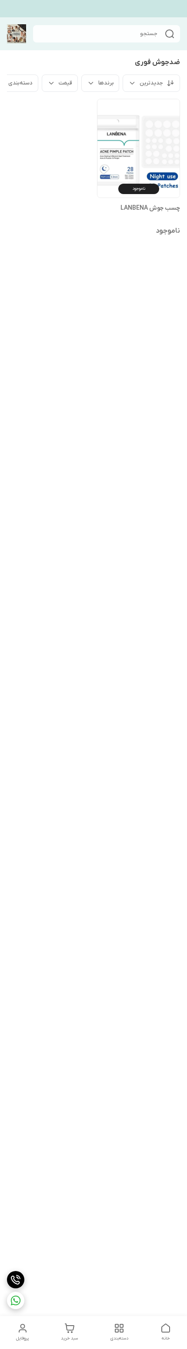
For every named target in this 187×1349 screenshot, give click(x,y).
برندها (106, 83)
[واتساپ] (15, 1300)
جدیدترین (151, 83)
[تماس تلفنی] (15, 1279)
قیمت (65, 83)
